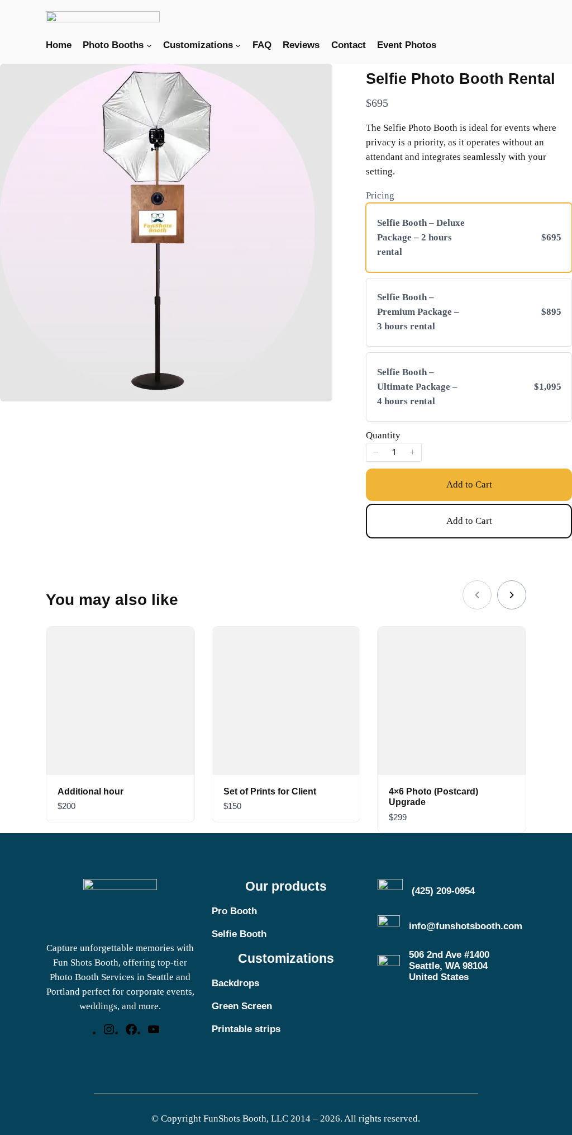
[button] (375, 452)
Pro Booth (234, 911)
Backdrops (235, 983)
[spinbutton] (393, 452)
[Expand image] (300, 78)
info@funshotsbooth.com (465, 926)
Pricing (380, 195)
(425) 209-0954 (443, 891)
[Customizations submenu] (238, 45)
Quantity (383, 435)
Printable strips (246, 1029)
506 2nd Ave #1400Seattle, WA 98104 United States (449, 965)
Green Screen (242, 1006)
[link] (511, 594)
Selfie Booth (239, 934)
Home (59, 45)
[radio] (469, 237)
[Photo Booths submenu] (149, 45)
